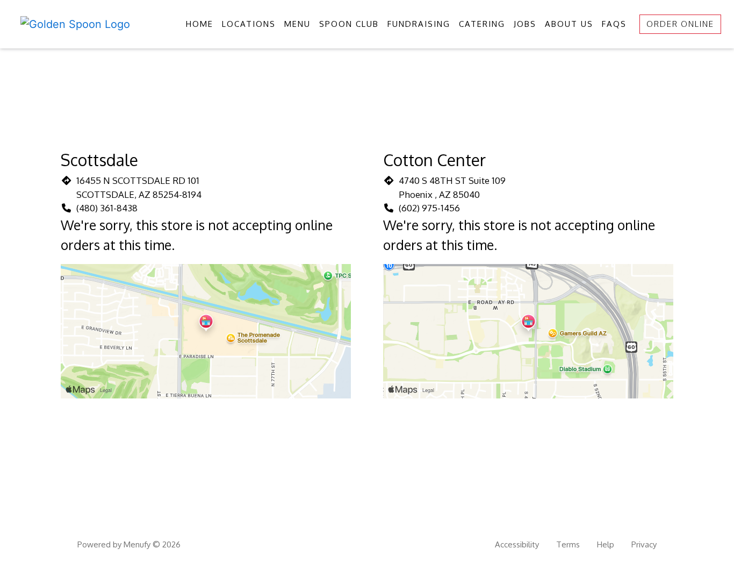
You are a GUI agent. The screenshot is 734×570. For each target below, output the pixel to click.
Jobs (525, 24)
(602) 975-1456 (429, 207)
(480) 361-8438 (107, 207)
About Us (569, 24)
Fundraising (418, 24)
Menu (297, 24)
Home (199, 24)
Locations (249, 24)
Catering (482, 24)
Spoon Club (349, 24)
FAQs (614, 24)
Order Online (680, 24)
